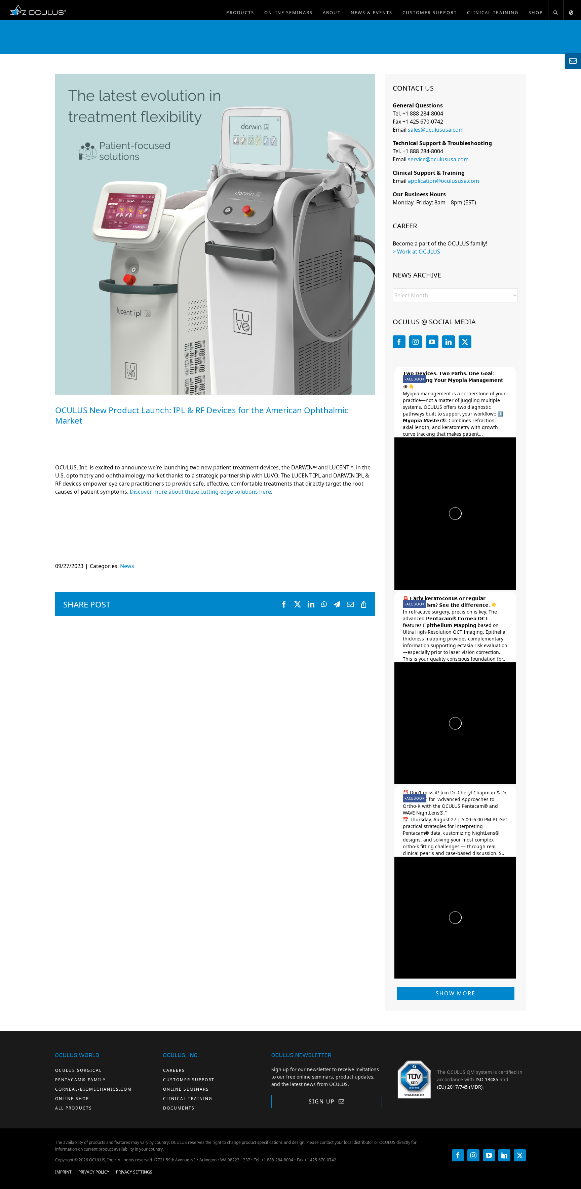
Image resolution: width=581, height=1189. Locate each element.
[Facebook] (399, 341)
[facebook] (458, 1155)
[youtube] (489, 1155)
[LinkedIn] (448, 341)
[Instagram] (415, 341)
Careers (174, 1070)
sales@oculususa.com (436, 129)
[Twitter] (465, 341)
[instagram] (473, 1155)
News (127, 566)
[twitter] (520, 1155)
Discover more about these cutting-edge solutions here (200, 491)
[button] (556, 10)
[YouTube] (432, 341)
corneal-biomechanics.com (93, 1089)
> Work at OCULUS (416, 251)
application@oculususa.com (443, 181)
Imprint (63, 1172)
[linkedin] (504, 1155)
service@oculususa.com (438, 159)
